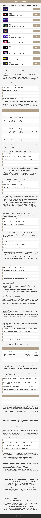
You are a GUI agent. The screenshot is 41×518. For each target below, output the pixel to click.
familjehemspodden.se (20, 1)
